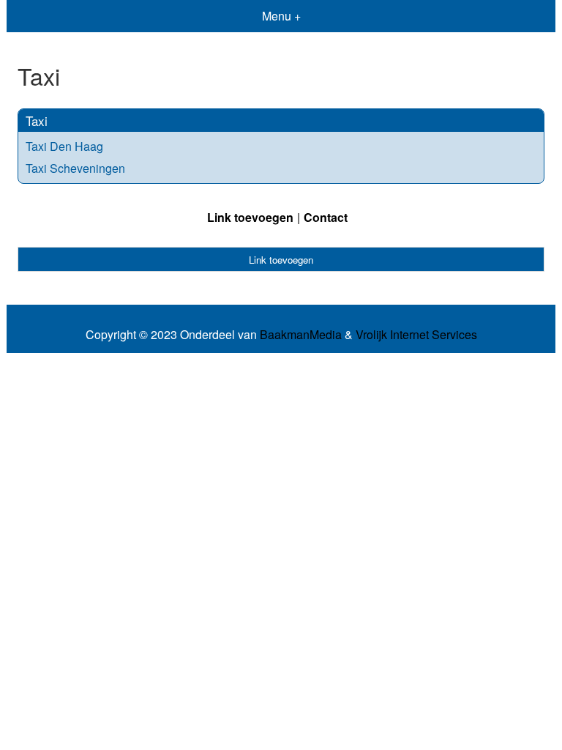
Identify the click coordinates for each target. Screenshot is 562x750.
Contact (326, 217)
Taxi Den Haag (64, 146)
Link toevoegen (250, 217)
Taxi (37, 120)
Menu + (281, 15)
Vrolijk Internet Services (416, 334)
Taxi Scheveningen (75, 168)
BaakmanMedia (301, 334)
